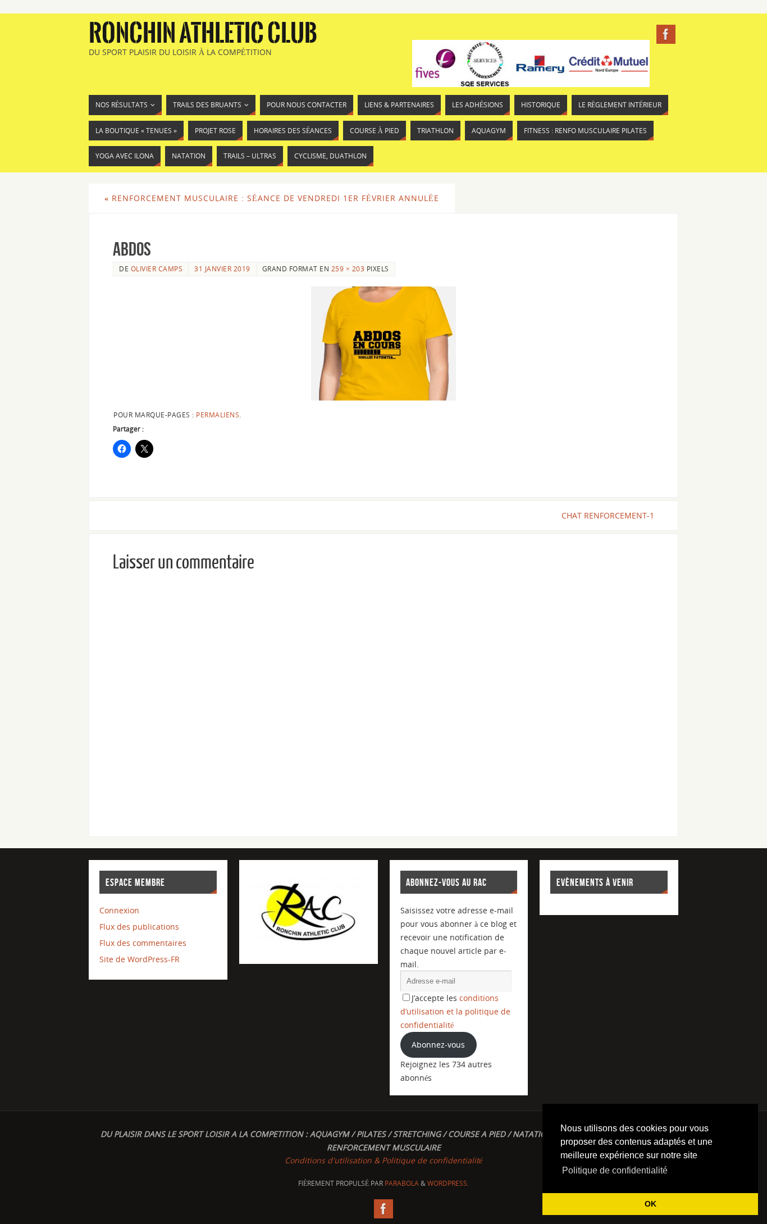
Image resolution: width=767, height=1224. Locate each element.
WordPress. (448, 1183)
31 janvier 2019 (222, 268)
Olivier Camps (157, 268)
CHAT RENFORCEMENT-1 (607, 515)
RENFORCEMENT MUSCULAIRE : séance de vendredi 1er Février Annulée (271, 198)
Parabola (402, 1183)
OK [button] (650, 1203)
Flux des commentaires (142, 943)
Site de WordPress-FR (139, 959)
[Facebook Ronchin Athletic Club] (665, 34)
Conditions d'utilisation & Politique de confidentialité (383, 1160)
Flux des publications (139, 926)
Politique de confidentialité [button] (615, 1170)
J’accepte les (455, 1011)
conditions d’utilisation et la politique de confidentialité (455, 1011)
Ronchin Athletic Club (203, 34)
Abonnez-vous (438, 1044)
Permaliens (217, 414)
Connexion (119, 910)
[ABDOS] (383, 343)
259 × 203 (348, 268)
